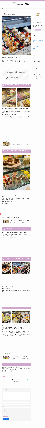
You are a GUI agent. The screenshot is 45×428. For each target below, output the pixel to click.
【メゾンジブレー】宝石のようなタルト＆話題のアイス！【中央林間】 (15, 77)
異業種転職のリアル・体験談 (37, 61)
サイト (3, 406)
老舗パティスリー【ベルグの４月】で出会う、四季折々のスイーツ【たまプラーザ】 (16, 73)
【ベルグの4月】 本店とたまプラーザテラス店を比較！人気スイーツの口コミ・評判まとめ (19, 220)
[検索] (42, 0)
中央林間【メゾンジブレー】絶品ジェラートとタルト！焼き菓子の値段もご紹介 (19, 357)
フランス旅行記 (35, 68)
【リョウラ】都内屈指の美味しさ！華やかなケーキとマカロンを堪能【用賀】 (15, 72)
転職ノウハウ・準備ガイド (36, 64)
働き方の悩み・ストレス (36, 60)
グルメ (34, 65)
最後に (6, 78)
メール (4, 403)
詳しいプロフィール (38, 29)
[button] (5, 379)
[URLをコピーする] (0, 216)
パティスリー (6, 14)
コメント (4, 391)
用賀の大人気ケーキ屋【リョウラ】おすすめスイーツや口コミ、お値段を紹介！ (18, 143)
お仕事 (34, 57)
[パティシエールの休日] (22, 4)
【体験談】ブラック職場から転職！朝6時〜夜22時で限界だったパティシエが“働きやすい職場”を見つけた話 (38, 41)
